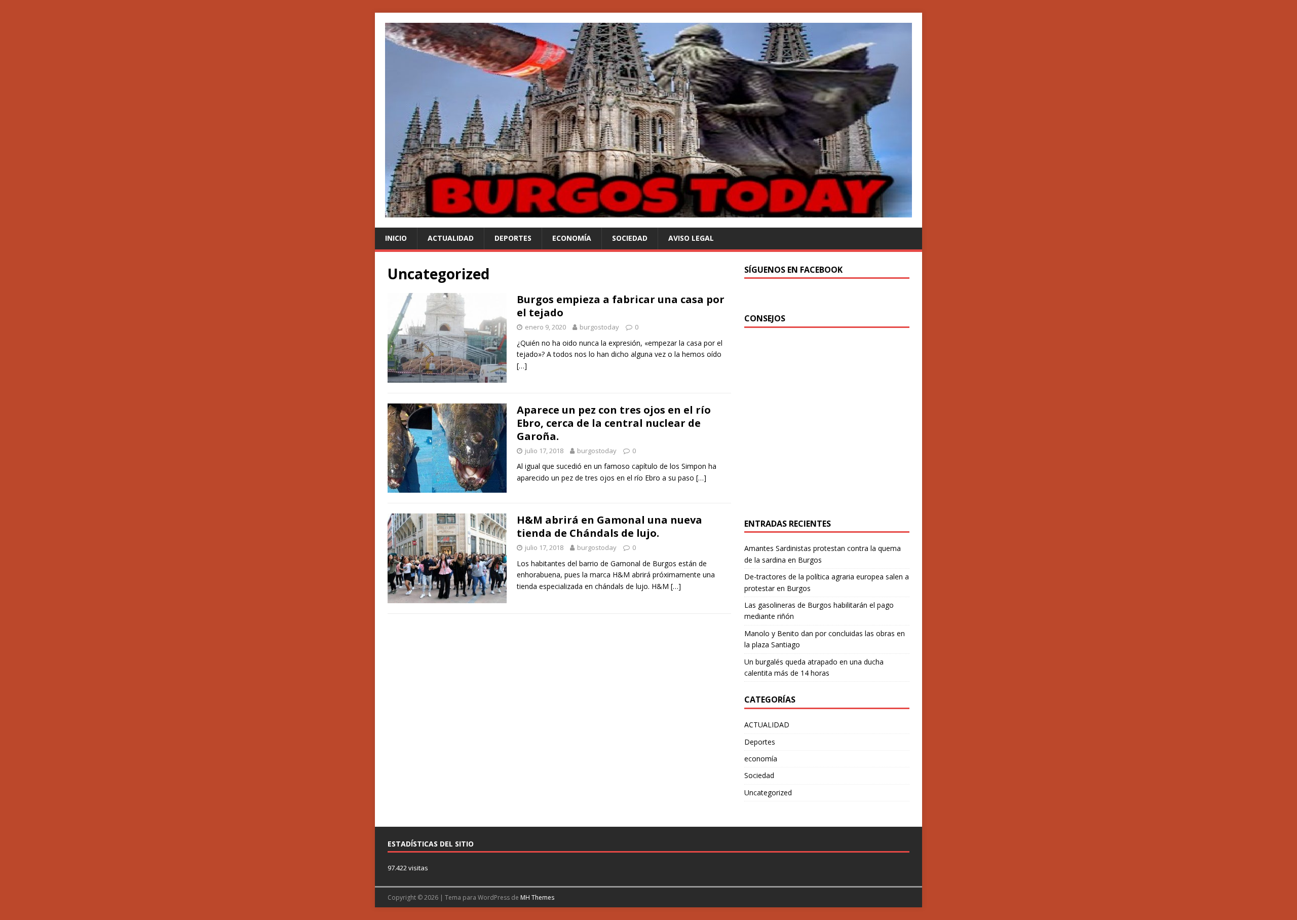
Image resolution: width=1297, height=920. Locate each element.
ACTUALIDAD (451, 238)
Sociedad (629, 238)
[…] (522, 366)
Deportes (512, 238)
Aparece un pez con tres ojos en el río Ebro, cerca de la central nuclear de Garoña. (614, 423)
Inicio (396, 238)
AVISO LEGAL (691, 238)
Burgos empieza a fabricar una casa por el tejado (620, 305)
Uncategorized (768, 792)
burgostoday (599, 327)
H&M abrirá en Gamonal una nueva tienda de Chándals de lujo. (609, 526)
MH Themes (537, 897)
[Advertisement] (829, 431)
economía (571, 238)
